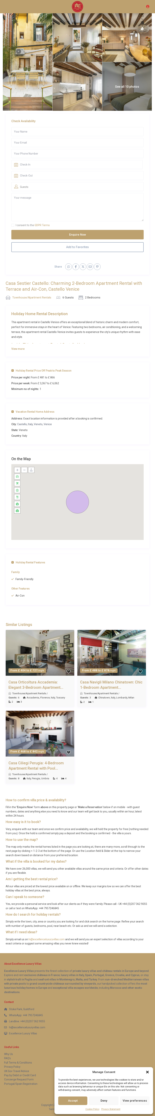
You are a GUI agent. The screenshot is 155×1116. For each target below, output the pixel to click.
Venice (48, 424)
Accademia (33, 697)
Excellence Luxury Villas (23, 1033)
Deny (104, 1100)
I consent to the (33, 225)
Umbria (45, 778)
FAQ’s (7, 1058)
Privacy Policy (12, 1066)
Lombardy (121, 697)
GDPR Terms (42, 225)
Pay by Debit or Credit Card (20, 1075)
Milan (131, 697)
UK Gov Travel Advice (16, 1071)
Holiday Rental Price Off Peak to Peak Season (43, 370)
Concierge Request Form (19, 1079)
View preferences (135, 1100)
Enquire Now (77, 234)
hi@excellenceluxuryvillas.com (47, 939)
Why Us (8, 1054)
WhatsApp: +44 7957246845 (26, 1015)
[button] (147, 1072)
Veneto (38, 424)
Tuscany (60, 697)
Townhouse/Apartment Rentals (31, 297)
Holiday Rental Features (30, 562)
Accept (73, 1100)
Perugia (36, 778)
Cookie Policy (92, 1109)
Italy (30, 424)
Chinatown (104, 697)
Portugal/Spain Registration (20, 1083)
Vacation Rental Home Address (35, 411)
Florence (45, 697)
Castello (22, 424)
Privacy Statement (110, 1109)
